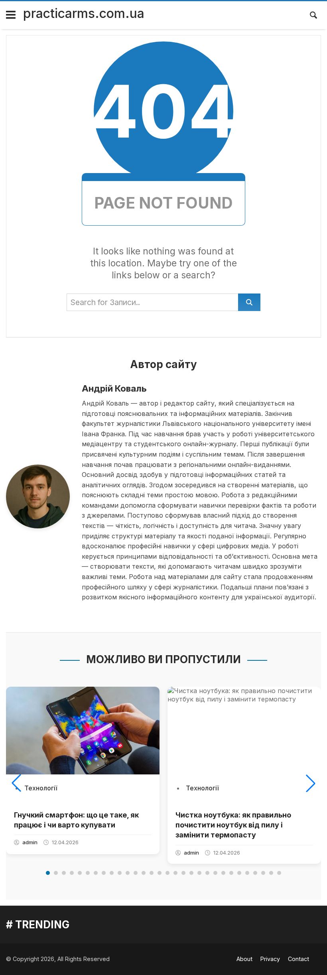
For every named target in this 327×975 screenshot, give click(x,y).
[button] (16, 783)
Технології (40, 788)
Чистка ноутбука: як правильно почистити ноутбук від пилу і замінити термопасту (233, 825)
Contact (298, 958)
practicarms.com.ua (83, 13)
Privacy (270, 958)
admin (29, 842)
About (244, 958)
